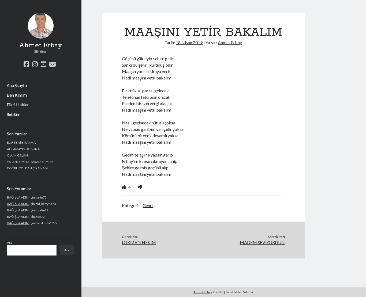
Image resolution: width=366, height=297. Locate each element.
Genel (148, 205)
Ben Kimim (17, 94)
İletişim (13, 114)
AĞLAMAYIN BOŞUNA (23, 149)
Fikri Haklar (18, 104)
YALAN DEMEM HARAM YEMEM (30, 162)
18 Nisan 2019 (189, 42)
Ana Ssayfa (17, 85)
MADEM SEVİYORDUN (262, 242)
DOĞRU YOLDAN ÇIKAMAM (27, 168)
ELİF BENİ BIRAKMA (21, 142)
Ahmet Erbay (40, 45)
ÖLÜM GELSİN (17, 155)
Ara (9, 243)
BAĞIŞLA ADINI (18, 197)
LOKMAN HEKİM (139, 242)
